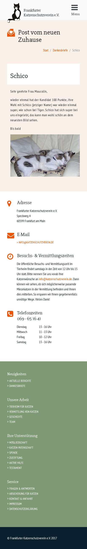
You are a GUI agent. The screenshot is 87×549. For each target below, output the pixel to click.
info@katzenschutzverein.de (36, 242)
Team (12, 422)
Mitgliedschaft (18, 442)
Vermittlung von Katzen (23, 412)
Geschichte (15, 417)
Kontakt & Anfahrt (21, 499)
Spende (13, 453)
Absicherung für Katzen (23, 494)
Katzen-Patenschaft (21, 447)
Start (45, 50)
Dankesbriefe (60, 50)
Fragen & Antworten (22, 488)
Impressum (15, 504)
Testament (15, 468)
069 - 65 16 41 (29, 319)
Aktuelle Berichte (20, 381)
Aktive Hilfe (16, 463)
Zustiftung (15, 458)
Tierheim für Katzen (21, 406)
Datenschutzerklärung (23, 509)
